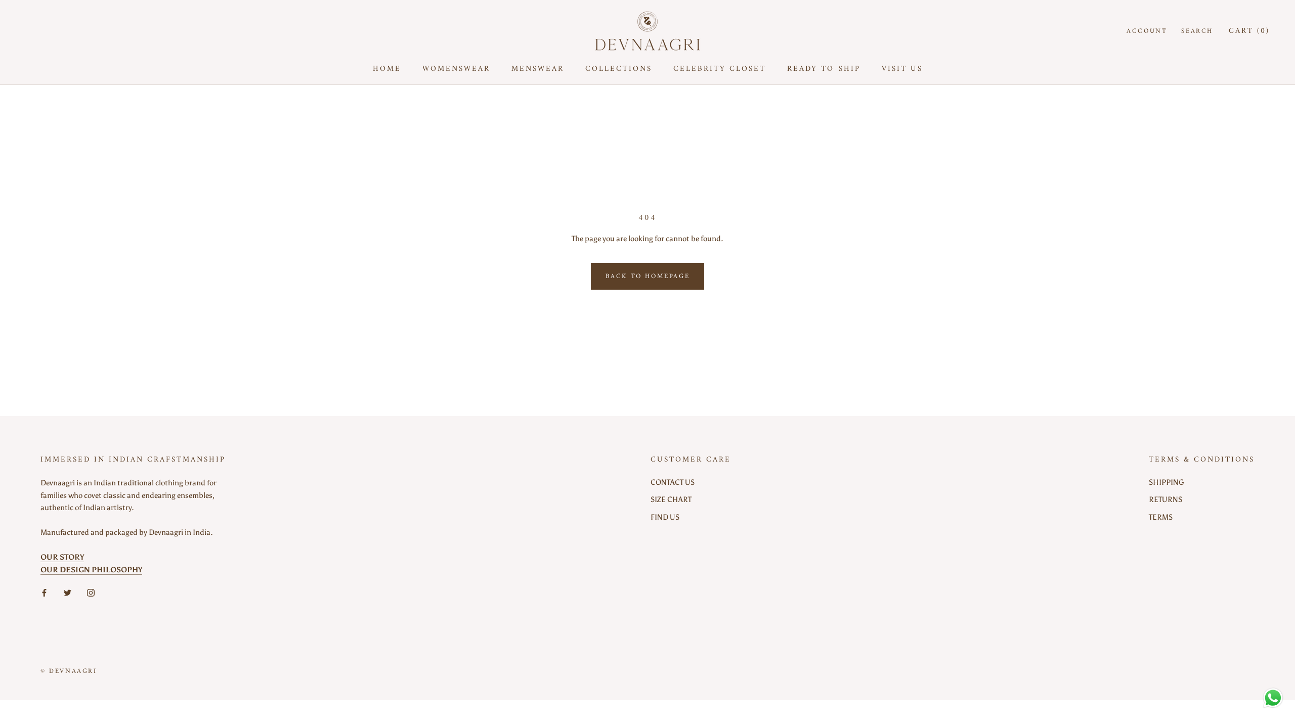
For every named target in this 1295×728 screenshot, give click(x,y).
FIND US (665, 517)
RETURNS (1165, 499)
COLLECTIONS (618, 69)
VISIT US (902, 69)
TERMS (1161, 517)
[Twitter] (67, 592)
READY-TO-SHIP (823, 69)
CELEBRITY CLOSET (719, 69)
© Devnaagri (68, 671)
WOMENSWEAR (456, 69)
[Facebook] (44, 592)
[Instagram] (91, 592)
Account (1147, 31)
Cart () (1249, 31)
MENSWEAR (537, 69)
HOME (387, 69)
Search (1197, 31)
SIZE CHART (671, 499)
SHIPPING (1166, 482)
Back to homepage (648, 276)
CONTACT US (673, 482)
